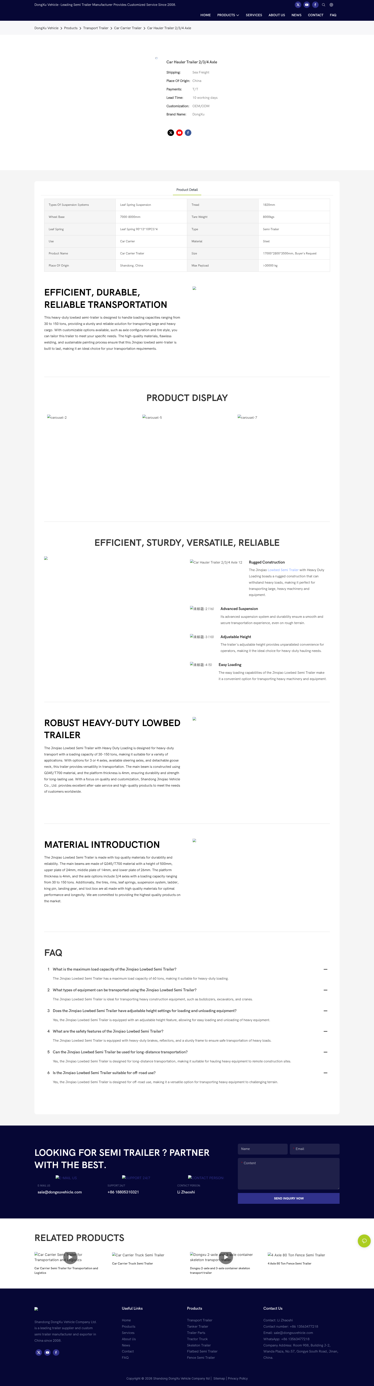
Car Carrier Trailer (128, 28)
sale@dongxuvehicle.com (293, 1333)
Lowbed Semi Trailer (283, 570)
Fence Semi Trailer (201, 1358)
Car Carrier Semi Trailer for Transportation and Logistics (66, 1270)
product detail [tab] (187, 190)
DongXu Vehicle (46, 28)
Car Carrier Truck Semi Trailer (132, 1263)
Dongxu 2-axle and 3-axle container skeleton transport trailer (220, 1270)
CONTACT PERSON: (189, 1185)
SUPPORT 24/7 (116, 1185)
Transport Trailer (95, 28)
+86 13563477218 (295, 1339)
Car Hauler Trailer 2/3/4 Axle (169, 28)
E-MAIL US (44, 1185)
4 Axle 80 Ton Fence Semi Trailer (289, 1263)
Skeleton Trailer (199, 1345)
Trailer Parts (196, 1333)
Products (70, 28)
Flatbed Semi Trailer (202, 1351)
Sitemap (219, 1378)
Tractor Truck (197, 1339)
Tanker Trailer (197, 1327)
